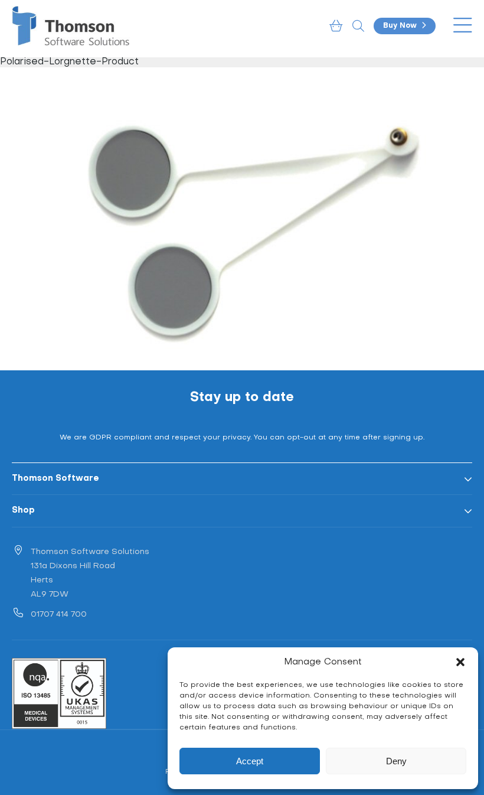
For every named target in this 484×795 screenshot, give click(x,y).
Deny (396, 761)
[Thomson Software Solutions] (71, 25)
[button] (460, 662)
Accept (249, 761)
